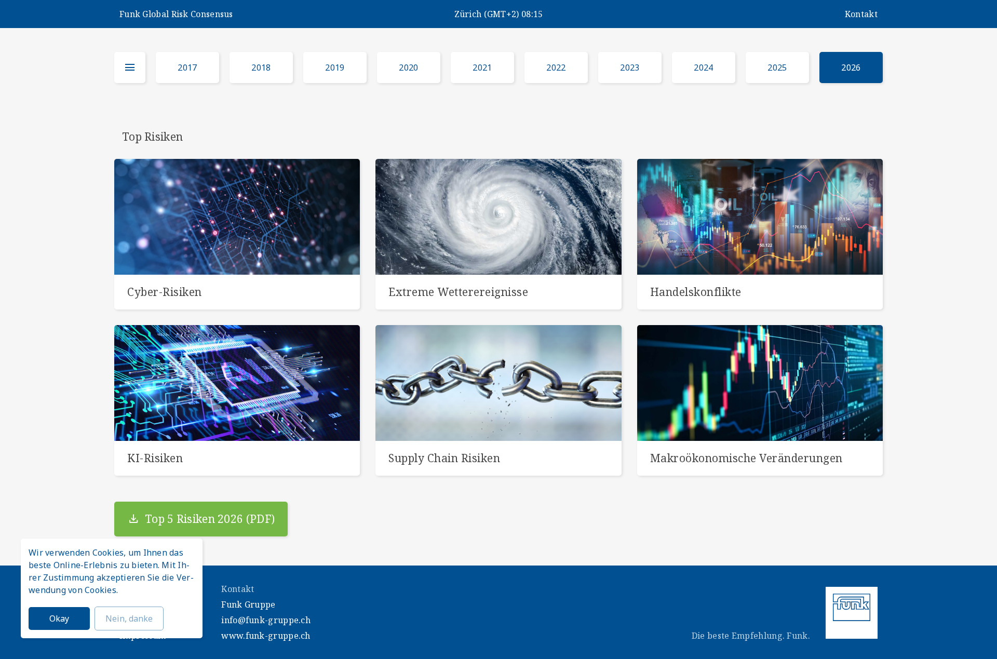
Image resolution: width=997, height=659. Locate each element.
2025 (777, 67)
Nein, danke (129, 618)
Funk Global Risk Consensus (176, 14)
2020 (408, 67)
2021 (482, 67)
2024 (703, 67)
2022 (555, 67)
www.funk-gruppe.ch (265, 635)
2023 (629, 67)
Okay (59, 618)
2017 (187, 67)
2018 (261, 67)
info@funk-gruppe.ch (266, 620)
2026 (850, 67)
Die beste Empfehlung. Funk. (751, 635)
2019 (334, 67)
